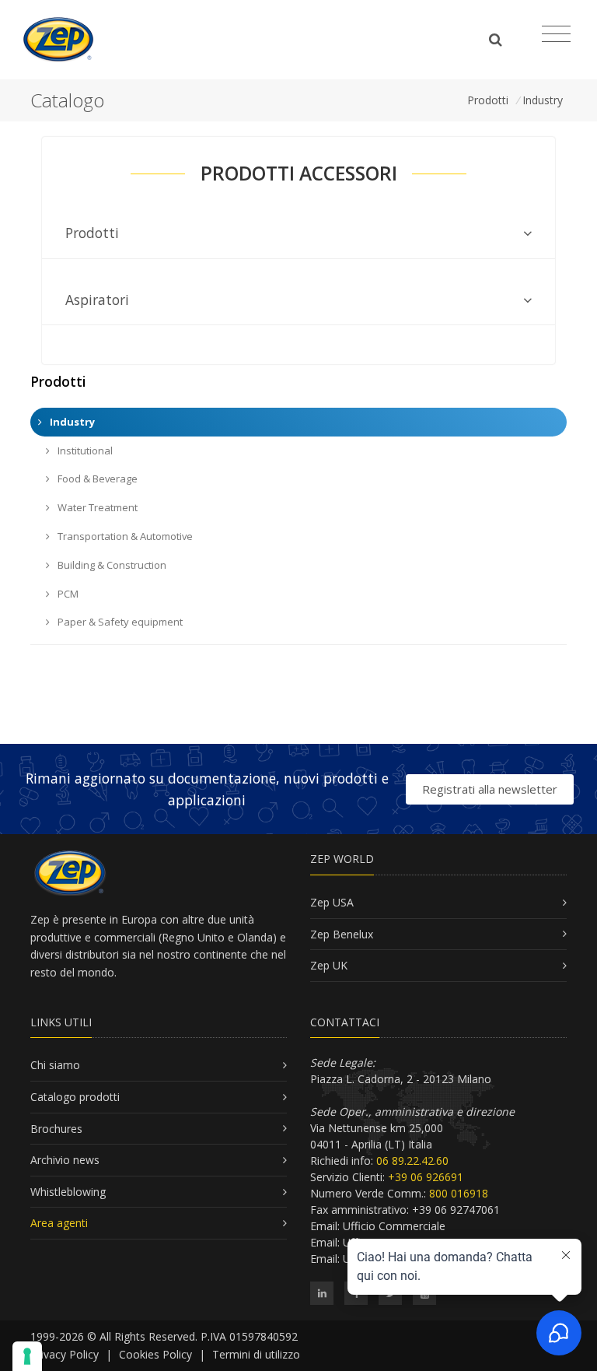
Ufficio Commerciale (394, 1225)
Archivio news (65, 1159)
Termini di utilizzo (256, 1354)
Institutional (84, 451)
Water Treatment (96, 507)
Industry (542, 100)
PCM (67, 594)
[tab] (298, 233)
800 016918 (458, 1193)
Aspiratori (97, 299)
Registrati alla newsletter (489, 789)
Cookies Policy (155, 1354)
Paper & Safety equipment (119, 622)
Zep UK (328, 965)
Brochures (56, 1128)
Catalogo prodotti (75, 1096)
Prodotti (487, 100)
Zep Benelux (341, 934)
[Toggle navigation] (556, 34)
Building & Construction (110, 565)
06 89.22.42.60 (412, 1160)
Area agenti (59, 1222)
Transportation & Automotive (124, 536)
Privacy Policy (64, 1354)
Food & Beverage (96, 479)
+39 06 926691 (425, 1176)
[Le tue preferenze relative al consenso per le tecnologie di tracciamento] (27, 1356)
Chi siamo (55, 1064)
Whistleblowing (68, 1191)
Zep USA (332, 902)
